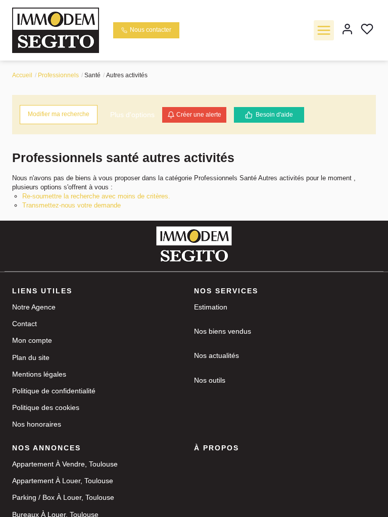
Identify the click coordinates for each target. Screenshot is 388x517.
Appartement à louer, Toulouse (62, 481)
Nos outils (209, 380)
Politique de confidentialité (53, 391)
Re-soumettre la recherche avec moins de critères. (96, 196)
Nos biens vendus (222, 331)
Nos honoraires (36, 424)
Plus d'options (132, 115)
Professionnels (58, 75)
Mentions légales (39, 374)
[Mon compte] (347, 30)
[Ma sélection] (367, 30)
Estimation (210, 307)
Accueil (22, 75)
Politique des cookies (45, 407)
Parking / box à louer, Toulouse (63, 497)
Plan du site (31, 357)
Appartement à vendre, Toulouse (65, 464)
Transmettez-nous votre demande (71, 205)
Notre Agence (34, 307)
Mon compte (32, 340)
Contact (24, 324)
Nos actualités (216, 355)
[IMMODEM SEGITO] (55, 30)
